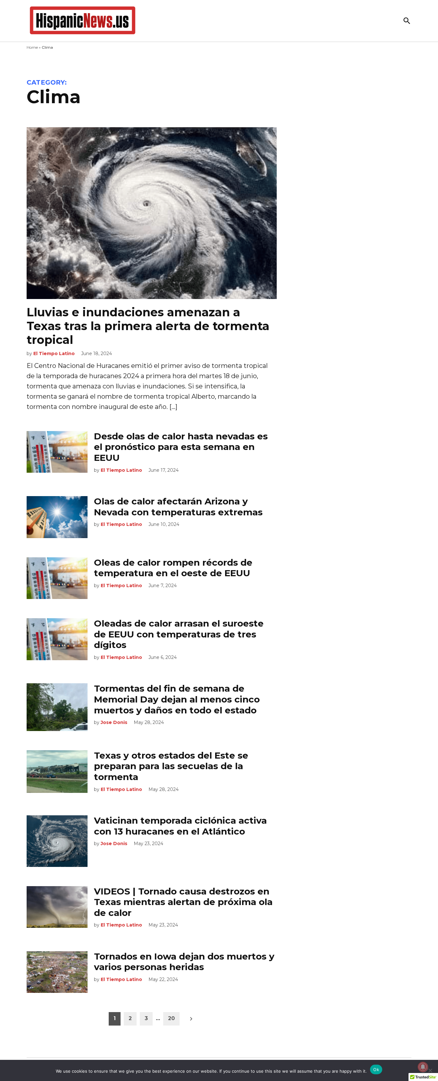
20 (171, 1018)
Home (32, 47)
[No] (430, 1070)
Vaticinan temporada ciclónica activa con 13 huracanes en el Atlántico (180, 826)
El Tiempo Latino (54, 353)
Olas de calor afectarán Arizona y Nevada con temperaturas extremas (178, 507)
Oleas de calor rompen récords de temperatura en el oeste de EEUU (173, 568)
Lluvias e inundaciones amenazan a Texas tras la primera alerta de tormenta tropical (148, 326)
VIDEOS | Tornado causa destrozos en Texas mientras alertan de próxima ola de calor (183, 902)
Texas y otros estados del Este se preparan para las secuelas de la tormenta (171, 766)
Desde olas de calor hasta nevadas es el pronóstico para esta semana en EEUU (181, 447)
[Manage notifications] (423, 1067)
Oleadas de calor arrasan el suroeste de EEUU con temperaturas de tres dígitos (179, 634)
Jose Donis (114, 722)
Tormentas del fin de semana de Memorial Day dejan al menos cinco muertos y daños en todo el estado (177, 699)
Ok (376, 1069)
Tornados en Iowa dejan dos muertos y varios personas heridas (184, 962)
